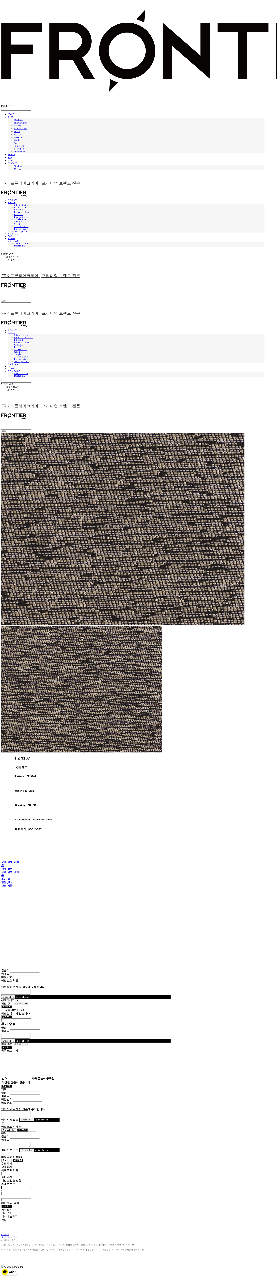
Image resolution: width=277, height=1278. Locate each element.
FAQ (10, 157)
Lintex (17, 131)
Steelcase (18, 119)
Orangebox (19, 151)
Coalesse (18, 137)
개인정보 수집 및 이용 (14, 987)
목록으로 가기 (9, 1130)
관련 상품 (7, 885)
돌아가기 (7, 1160)
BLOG (10, 160)
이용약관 (5, 1234)
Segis (16, 143)
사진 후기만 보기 (15, 1010)
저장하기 (7, 1007)
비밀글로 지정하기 (12, 1126)
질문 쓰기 (7, 1086)
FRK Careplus (20, 122)
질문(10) (6, 882)
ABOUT (11, 114)
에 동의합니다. (23, 987)
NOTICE (11, 154)
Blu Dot (17, 134)
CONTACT (12, 163)
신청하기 (7, 1206)
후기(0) (5, 878)
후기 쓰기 (7, 1017)
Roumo (17, 125)
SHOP (10, 117)
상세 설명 (7, 868)
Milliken (17, 168)
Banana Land (20, 128)
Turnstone (19, 145)
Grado (17, 140)
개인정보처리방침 (9, 1237)
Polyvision (19, 148)
